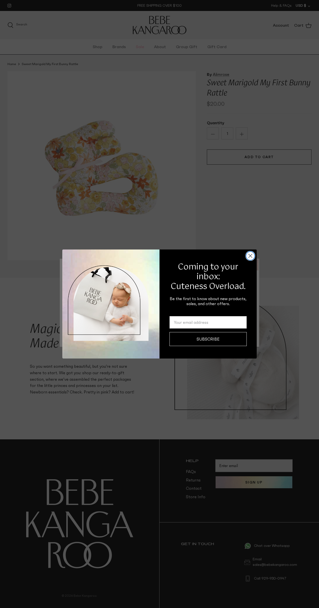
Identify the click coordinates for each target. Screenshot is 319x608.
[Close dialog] (250, 255)
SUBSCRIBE (208, 339)
